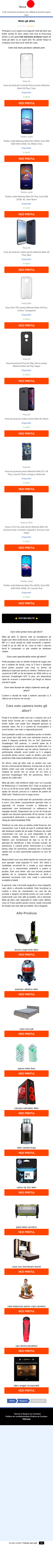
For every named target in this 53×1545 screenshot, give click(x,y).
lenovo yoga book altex (26, 949)
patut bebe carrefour (26, 1227)
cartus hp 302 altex (26, 1187)
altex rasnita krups (26, 1147)
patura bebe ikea (26, 1068)
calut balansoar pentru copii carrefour (26, 1306)
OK (41, 1543)
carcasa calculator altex (26, 1108)
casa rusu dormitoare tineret (26, 1266)
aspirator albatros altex (26, 989)
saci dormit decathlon (26, 1346)
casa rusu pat (26, 1029)
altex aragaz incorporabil (26, 1385)
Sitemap (26, 1419)
